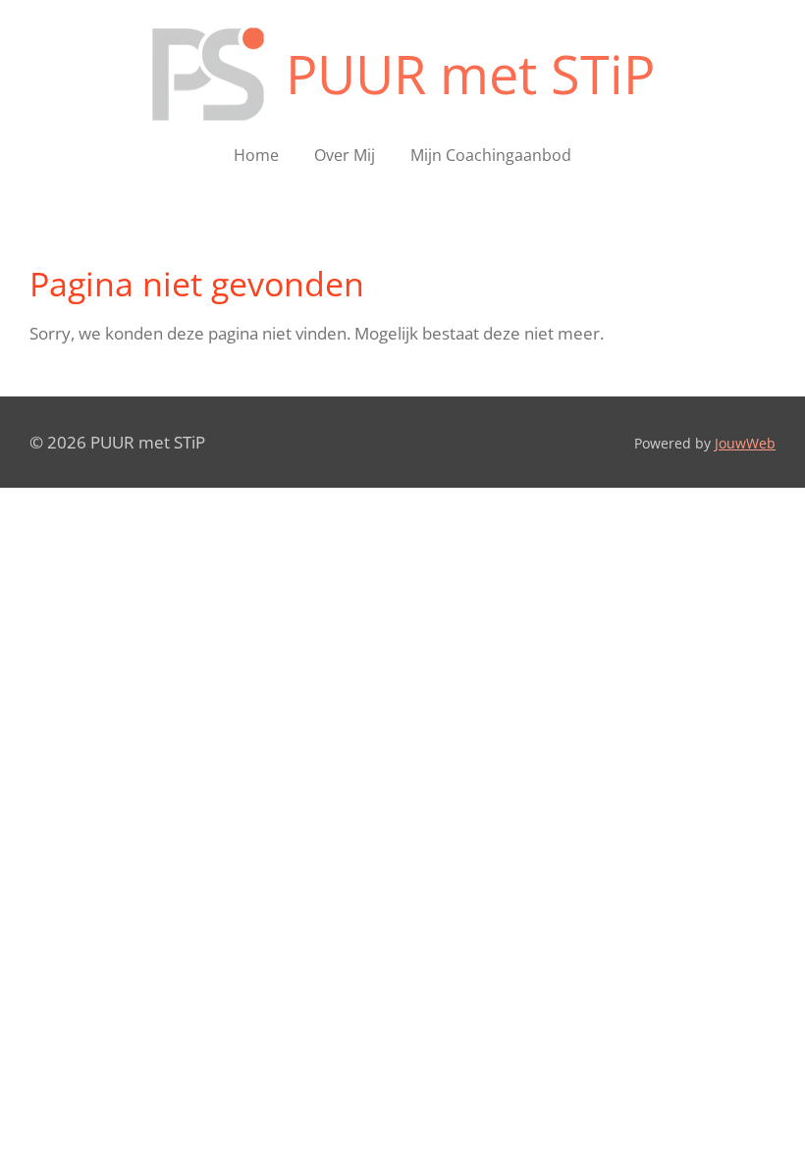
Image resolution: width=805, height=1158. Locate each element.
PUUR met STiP (470, 73)
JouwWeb (745, 443)
